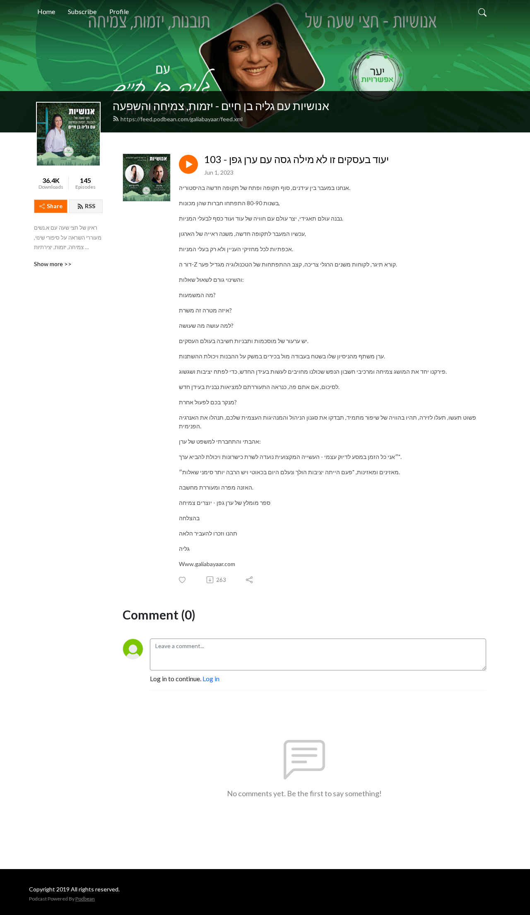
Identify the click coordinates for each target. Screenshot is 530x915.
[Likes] (183, 580)
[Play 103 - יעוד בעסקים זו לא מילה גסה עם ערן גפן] (188, 164)
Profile (119, 11)
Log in (210, 678)
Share (55, 205)
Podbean (85, 899)
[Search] (482, 11)
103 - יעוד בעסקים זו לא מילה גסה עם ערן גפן (296, 159)
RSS (90, 205)
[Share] (250, 580)
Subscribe (82, 11)
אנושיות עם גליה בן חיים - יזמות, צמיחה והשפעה (221, 106)
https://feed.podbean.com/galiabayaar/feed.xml (181, 118)
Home (46, 11)
